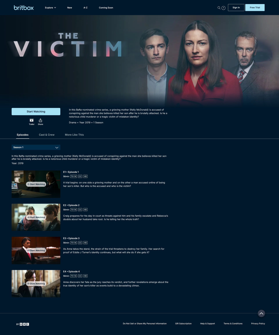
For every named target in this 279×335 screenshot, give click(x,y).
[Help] (224, 7)
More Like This (74, 134)
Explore (49, 7)
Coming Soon (106, 7)
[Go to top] (261, 313)
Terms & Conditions (233, 323)
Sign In (236, 7)
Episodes (22, 134)
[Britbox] (24, 7)
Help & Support (207, 323)
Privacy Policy (258, 323)
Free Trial (255, 7)
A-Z (85, 7)
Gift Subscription (183, 323)
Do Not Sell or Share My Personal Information (145, 323)
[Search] (219, 7)
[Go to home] (23, 324)
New (69, 7)
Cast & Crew (46, 134)
